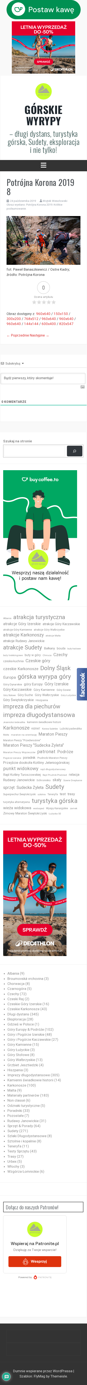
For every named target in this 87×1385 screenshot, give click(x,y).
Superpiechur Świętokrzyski (19, 794)
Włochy (13, 1166)
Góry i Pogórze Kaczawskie (29, 1039)
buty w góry (33, 655)
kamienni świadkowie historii (44, 722)
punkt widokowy (20, 768)
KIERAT (35, 728)
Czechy (60, 654)
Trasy (11, 1156)
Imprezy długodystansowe (28, 1075)
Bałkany (49, 648)
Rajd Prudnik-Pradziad (55, 775)
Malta (6, 734)
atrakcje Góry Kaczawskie (61, 624)
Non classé (16, 1100)
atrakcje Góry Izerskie (22, 624)
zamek (73, 808)
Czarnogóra (16, 989)
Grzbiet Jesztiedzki (22, 1065)
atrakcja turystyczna (39, 617)
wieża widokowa (17, 808)
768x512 (31, 319)
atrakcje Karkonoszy (23, 634)
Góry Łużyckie (68, 695)
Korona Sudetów (50, 728)
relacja (74, 774)
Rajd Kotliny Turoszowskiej (22, 775)
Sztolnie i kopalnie (21, 1141)
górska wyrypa (37, 676)
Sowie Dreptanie (72, 780)
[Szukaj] (74, 451)
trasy (71, 794)
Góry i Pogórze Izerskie (25, 1034)
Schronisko (44, 780)
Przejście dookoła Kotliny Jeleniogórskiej (36, 762)
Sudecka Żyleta (30, 787)
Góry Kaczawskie (17, 689)
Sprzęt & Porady (20, 1126)
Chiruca (47, 655)
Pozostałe (15, 1116)
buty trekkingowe (13, 655)
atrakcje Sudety (22, 647)
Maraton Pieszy (52, 734)
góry (65, 676)
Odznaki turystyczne (23, 1105)
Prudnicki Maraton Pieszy (52, 758)
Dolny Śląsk (55, 668)
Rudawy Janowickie (19, 780)
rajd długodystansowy (53, 769)
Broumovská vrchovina (25, 979)
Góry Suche (25, 695)
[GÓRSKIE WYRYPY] (43, 93)
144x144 (31, 324)
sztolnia (42, 794)
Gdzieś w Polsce (20, 1024)
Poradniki (14, 1111)
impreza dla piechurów (31, 706)
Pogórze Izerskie (12, 758)
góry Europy (33, 684)
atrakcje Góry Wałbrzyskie (49, 629)
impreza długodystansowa (39, 714)
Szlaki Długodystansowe (26, 1136)
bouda (61, 648)
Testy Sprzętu (18, 1151)
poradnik (29, 758)
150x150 (61, 314)
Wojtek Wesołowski (55, 200)
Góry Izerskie (56, 684)
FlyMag (39, 1376)
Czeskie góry (38, 660)
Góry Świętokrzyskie (18, 700)
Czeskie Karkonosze (23, 1009)
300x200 (14, 319)
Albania (7, 618)
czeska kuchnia (13, 661)
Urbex (11, 1161)
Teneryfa (53, 794)
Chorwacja (15, 984)
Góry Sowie (64, 689)
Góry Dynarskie (12, 684)
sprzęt (9, 787)
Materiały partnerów (23, 1095)
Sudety (54, 786)
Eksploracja (16, 1019)
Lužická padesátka (71, 728)
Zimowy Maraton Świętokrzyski (25, 813)
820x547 (66, 324)
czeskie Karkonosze (20, 669)
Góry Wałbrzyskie (47, 695)
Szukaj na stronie (17, 441)
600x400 (49, 324)
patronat (46, 751)
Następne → (39, 335)
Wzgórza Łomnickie (23, 1171)
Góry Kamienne (44, 690)
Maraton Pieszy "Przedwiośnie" (22, 740)
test (63, 794)
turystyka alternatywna (16, 802)
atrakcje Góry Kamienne (17, 629)
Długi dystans (18, 1014)
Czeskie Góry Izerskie (24, 1004)
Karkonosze (16, 728)
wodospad (38, 808)
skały (57, 780)
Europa (9, 677)
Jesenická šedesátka (14, 722)
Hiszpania (42, 700)
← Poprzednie (18, 335)
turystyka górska (54, 800)
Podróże (65, 751)
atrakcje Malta (53, 635)
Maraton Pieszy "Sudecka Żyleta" (33, 745)
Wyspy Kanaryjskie (57, 808)
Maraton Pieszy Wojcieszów (19, 752)
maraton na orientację (24, 734)
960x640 (43, 314)
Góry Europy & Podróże (25, 1029)
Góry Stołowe (9, 695)
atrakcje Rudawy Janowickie (24, 641)
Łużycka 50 (55, 813)
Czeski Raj (15, 999)
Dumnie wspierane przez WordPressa (43, 1371)
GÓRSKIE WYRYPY (43, 115)
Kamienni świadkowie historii (30, 1080)
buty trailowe (74, 648)
